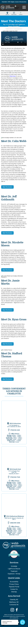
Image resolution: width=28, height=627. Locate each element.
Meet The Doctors (7, 187)
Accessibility (14, 582)
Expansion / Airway (14, 574)
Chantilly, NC (14, 599)
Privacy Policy (14, 584)
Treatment (14, 571)
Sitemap (14, 592)
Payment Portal (14, 587)
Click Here (13, 76)
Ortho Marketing (14, 618)
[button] (7, 13)
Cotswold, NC (14, 605)
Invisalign (14, 566)
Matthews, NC (14, 602)
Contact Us (14, 589)
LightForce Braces (14, 569)
